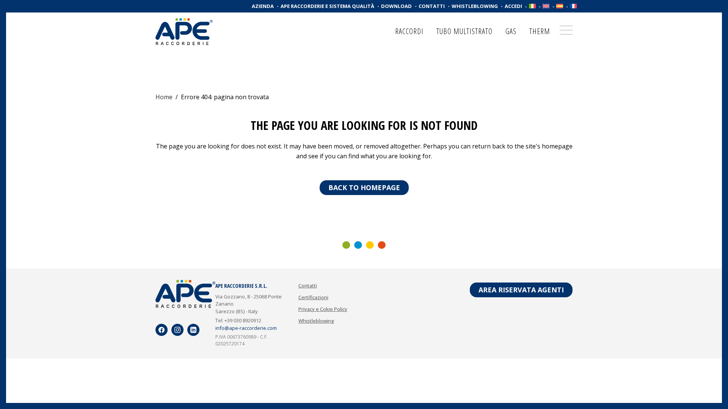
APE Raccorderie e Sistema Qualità (327, 6)
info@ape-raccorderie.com (246, 328)
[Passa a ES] (559, 6)
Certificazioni (313, 297)
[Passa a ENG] (546, 6)
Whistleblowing (475, 6)
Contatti (432, 6)
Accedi (513, 6)
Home (164, 97)
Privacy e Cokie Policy (322, 309)
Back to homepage (364, 187)
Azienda (263, 6)
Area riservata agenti (521, 289)
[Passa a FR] (573, 6)
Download (396, 6)
